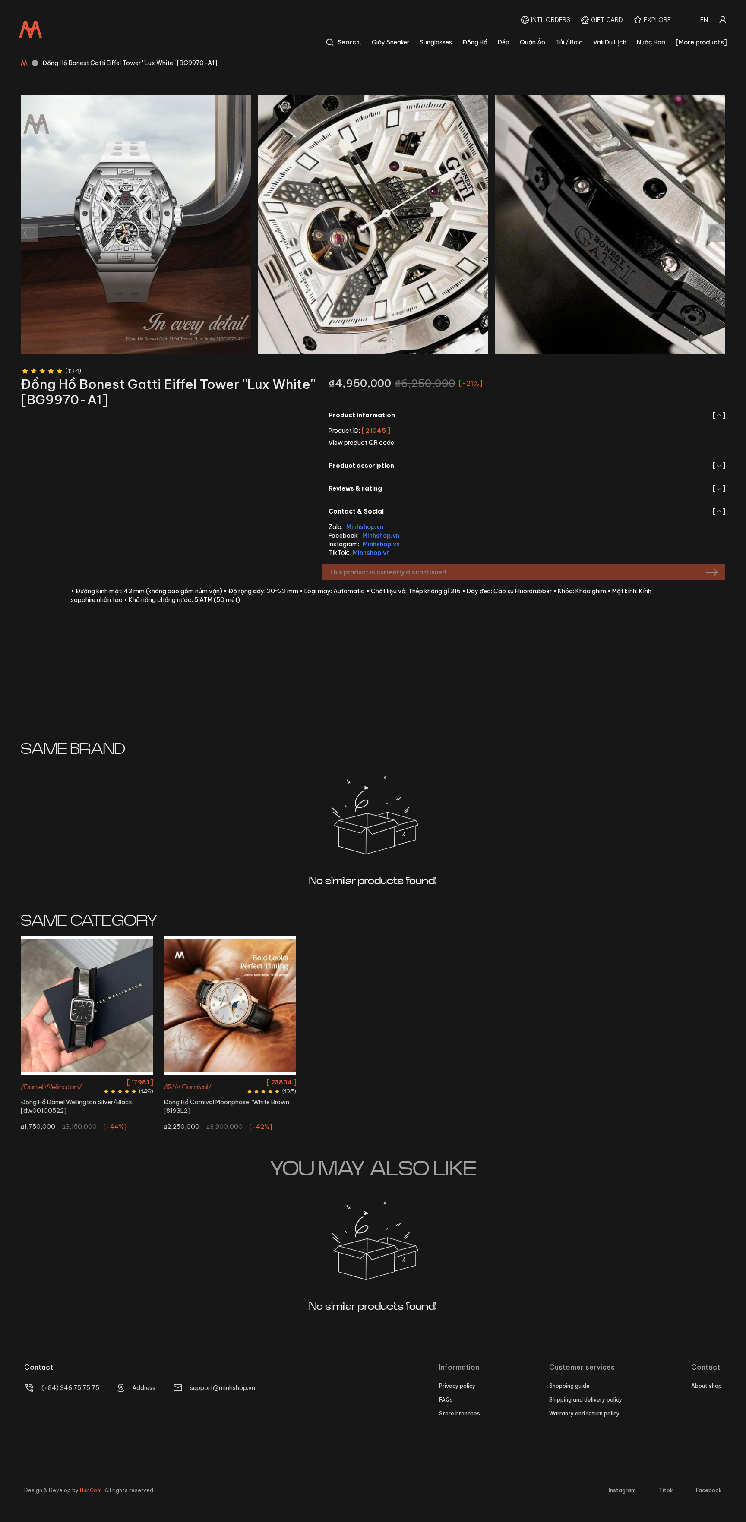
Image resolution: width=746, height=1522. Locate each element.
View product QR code (361, 443)
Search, (349, 42)
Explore (657, 20)
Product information (527, 415)
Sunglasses (436, 42)
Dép (503, 42)
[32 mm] (230, 1005)
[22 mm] (87, 1005)
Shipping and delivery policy (585, 1399)
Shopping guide (569, 1386)
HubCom (91, 1490)
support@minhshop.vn (222, 1388)
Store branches (459, 1413)
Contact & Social (527, 511)
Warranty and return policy (584, 1413)
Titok (666, 1490)
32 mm (230, 1082)
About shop (706, 1386)
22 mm (87, 1082)
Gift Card (607, 20)
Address (143, 1388)
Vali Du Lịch (609, 42)
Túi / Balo (569, 42)
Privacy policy (457, 1386)
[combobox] (704, 20)
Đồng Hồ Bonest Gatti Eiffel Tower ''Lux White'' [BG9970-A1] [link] (129, 63)
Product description (527, 466)
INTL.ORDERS (550, 20)
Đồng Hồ (474, 42)
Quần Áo (532, 42)
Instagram (622, 1490)
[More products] (701, 42)
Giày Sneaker (390, 42)
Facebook (709, 1490)
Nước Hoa (651, 42)
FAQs (446, 1399)
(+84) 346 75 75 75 (70, 1388)
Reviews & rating (527, 488)
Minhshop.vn (364, 527)
